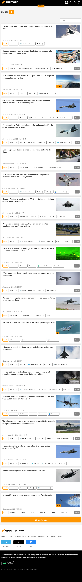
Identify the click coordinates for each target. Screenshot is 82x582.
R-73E (65, 389)
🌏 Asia (34, 463)
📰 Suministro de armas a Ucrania (32, 340)
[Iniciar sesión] (70, 2)
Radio (60, 536)
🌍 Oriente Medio (62, 142)
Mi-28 (30, 142)
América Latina (7, 536)
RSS (24, 557)
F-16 (55, 93)
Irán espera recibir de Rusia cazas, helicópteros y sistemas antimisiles (27, 348)
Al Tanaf (59, 216)
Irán (21, 142)
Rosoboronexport (24, 68)
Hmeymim (57, 266)
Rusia (38, 44)
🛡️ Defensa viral (43, 93)
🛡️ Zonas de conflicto (26, 241)
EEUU (30, 93)
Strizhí (62, 512)
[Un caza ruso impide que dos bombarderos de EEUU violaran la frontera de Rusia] (68, 303)
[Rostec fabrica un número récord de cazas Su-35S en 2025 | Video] (68, 31)
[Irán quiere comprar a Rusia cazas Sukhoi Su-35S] (68, 475)
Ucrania (41, 389)
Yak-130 (40, 142)
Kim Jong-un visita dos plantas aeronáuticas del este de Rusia (26, 151)
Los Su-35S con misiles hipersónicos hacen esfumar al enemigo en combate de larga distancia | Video (26, 373)
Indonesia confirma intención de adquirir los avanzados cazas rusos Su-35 (26, 447)
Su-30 (22, 414)
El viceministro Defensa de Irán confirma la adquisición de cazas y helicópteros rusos (27, 126)
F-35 (50, 216)
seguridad (26, 315)
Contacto (45, 555)
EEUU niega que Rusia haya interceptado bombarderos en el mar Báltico (28, 274)
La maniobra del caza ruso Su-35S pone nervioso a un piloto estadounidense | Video (28, 77)
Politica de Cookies (71, 555)
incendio (22, 216)
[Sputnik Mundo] (10, 4)
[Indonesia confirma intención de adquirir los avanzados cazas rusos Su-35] (68, 451)
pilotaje (53, 512)
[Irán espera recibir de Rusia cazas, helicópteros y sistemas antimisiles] (68, 352)
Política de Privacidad (56, 555)
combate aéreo (53, 389)
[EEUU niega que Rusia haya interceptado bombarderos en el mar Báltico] (68, 278)
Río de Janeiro (55, 68)
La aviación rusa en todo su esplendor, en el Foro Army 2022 (28, 495)
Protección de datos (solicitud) (11, 557)
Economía (32, 536)
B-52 (48, 315)
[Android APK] (7, 563)
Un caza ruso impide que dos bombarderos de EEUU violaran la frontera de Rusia (28, 299)
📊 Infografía (51, 340)
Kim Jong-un (24, 167)
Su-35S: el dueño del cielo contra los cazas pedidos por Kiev (28, 322)
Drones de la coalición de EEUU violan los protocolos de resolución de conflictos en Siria (26, 225)
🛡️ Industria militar (25, 44)
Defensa (12, 44)
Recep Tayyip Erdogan (63, 438)
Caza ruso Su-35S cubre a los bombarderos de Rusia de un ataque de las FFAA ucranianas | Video (27, 101)
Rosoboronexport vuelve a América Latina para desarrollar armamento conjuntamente (27, 52)
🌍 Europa (52, 414)
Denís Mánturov (38, 167)
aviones (23, 512)
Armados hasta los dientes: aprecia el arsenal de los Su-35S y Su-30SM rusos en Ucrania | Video (28, 397)
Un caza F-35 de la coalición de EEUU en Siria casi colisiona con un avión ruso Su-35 (28, 200)
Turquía (48, 438)
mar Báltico (50, 290)
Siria (32, 216)
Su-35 (4, 11)
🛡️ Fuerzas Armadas (44, 241)
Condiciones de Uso (19, 555)
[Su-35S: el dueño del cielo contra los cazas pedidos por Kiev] (68, 327)
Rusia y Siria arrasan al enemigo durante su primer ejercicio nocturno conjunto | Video (28, 249)
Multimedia (13, 340)
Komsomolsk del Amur (55, 167)
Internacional (13, 315)
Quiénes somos (6, 555)
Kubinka (42, 512)
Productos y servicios (34, 555)
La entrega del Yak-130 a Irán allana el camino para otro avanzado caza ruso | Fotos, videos (26, 175)
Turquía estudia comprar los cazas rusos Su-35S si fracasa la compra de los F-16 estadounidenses (28, 422)
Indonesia (23, 463)
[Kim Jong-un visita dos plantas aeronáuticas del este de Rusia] (68, 155)
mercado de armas (40, 68)
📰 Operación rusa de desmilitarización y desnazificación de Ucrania (48, 118)
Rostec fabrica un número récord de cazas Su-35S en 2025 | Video (28, 27)
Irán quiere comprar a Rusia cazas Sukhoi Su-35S (23, 470)
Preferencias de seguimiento (36, 557)
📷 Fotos (12, 512)
